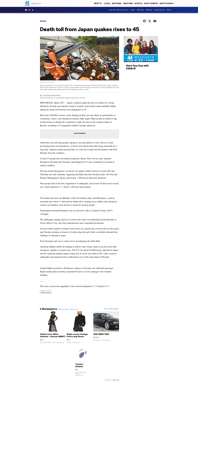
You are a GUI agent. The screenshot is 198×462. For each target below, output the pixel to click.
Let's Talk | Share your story (118, 10)
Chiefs (133, 10)
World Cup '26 (159, 10)
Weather (128, 3)
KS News (149, 10)
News (43, 21)
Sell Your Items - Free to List (68, 309)
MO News (140, 10)
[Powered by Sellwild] (115, 380)
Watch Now (166, 3)
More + (169, 10)
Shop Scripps (151, 3)
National (117, 3)
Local (107, 3)
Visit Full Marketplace (111, 309)
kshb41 (26, 10)
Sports (138, 3)
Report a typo (45, 292)
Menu (97, 3)
